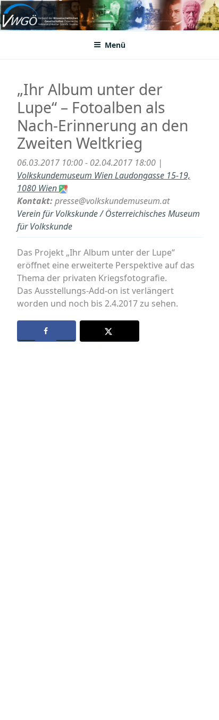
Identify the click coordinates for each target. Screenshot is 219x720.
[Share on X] (109, 331)
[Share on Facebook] (46, 331)
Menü (115, 45)
